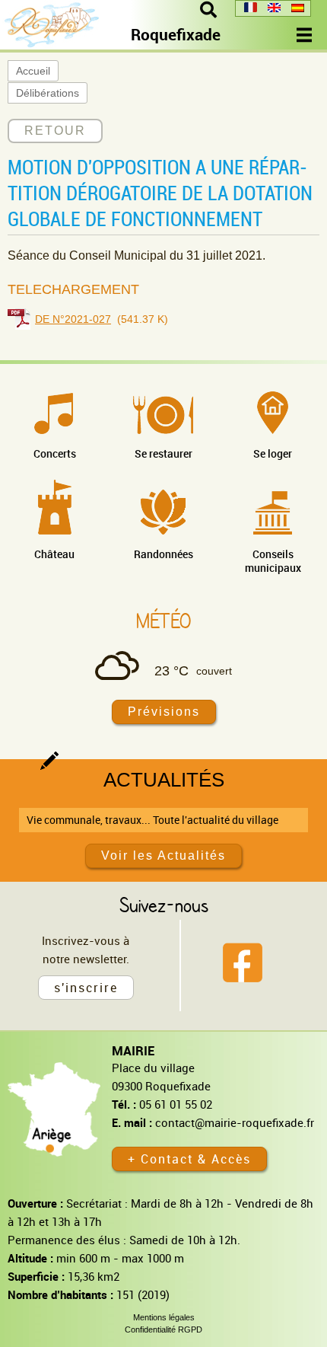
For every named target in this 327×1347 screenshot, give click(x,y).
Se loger (272, 453)
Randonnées (163, 554)
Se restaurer (163, 453)
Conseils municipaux (273, 561)
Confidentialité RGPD (163, 1329)
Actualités (163, 779)
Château (54, 554)
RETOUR (55, 130)
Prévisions (164, 711)
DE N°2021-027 (73, 319)
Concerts (54, 453)
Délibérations (47, 93)
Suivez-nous (163, 905)
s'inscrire (86, 987)
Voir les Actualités (163, 855)
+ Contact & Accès (189, 1159)
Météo (163, 621)
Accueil (33, 71)
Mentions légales (164, 1317)
